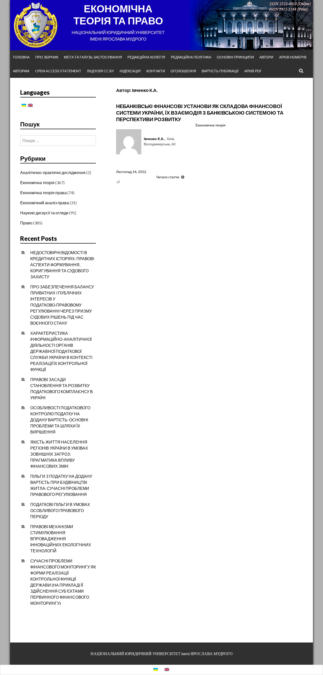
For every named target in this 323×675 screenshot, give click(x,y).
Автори (266, 57)
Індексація (130, 71)
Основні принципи (235, 57)
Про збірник (46, 57)
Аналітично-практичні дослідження (53, 172)
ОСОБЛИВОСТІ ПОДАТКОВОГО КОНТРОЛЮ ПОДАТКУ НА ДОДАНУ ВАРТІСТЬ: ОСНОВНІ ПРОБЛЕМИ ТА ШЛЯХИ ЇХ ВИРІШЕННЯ (60, 419)
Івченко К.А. (154, 139)
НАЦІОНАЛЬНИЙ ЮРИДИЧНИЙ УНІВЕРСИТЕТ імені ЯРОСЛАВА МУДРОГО (162, 653)
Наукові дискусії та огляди (44, 212)
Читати (170, 177)
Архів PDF (252, 71)
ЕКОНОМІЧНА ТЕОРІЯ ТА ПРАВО (118, 15)
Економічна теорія (211, 125)
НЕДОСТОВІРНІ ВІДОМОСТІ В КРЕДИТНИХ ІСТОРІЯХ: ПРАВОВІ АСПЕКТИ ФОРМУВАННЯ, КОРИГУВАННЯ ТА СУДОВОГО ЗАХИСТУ (62, 264)
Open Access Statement (58, 71)
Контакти (155, 71)
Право (26, 222)
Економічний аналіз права (44, 202)
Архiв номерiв (292, 57)
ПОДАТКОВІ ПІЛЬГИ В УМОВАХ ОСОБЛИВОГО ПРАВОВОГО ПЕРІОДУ (60, 510)
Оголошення (183, 71)
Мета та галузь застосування (93, 57)
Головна (21, 57)
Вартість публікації (220, 71)
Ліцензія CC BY (100, 71)
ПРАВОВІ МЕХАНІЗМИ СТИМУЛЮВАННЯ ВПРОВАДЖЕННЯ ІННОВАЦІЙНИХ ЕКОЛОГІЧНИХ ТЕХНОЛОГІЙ (60, 538)
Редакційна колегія (146, 57)
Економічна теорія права (43, 192)
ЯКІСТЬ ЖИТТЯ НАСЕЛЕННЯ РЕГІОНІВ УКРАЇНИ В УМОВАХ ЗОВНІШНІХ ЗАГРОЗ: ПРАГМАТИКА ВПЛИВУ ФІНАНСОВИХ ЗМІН (59, 454)
